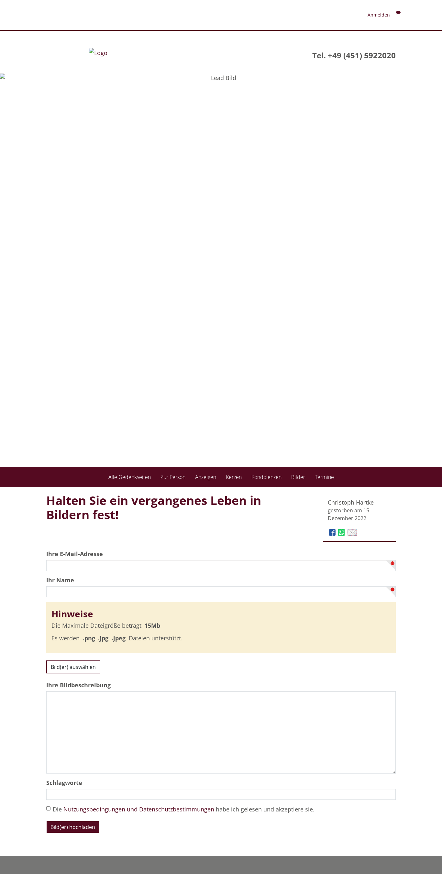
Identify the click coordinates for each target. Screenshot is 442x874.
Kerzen (234, 477)
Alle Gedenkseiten (129, 477)
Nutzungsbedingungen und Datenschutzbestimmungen (138, 809)
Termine (324, 477)
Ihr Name (60, 580)
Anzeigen (205, 477)
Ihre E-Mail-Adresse (74, 554)
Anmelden (379, 15)
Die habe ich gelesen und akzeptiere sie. (184, 809)
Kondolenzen (266, 477)
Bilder (298, 477)
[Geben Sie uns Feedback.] (398, 15)
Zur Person (172, 477)
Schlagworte (64, 783)
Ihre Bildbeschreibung (78, 685)
